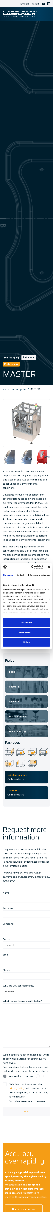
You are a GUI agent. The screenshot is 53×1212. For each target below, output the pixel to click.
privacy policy (16, 1088)
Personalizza (25, 632)
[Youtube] (43, 3)
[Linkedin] (48, 3)
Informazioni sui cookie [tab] (39, 575)
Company (8, 924)
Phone (6, 970)
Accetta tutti (26, 623)
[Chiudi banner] (49, 567)
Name (6, 893)
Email (6, 955)
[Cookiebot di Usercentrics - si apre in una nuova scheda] (32, 567)
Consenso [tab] (8, 575)
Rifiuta (26, 642)
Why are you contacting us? (18, 986)
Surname (8, 908)
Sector (6, 939)
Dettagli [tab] (20, 575)
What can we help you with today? (22, 1001)
